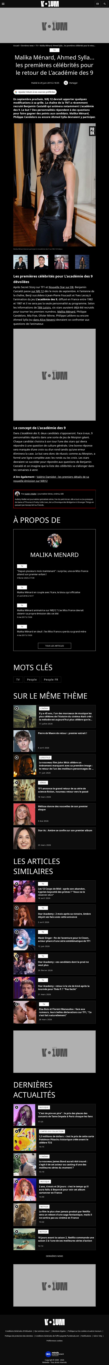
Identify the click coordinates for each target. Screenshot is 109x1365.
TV (37, 45)
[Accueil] (50, 4)
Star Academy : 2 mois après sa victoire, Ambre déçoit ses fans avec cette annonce (64, 915)
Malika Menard (54, 555)
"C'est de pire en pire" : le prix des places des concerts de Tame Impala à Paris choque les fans (65, 1115)
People (32, 679)
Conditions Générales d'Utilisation (18, 1331)
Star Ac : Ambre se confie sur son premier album (65, 830)
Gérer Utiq (98, 1336)
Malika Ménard (66, 311)
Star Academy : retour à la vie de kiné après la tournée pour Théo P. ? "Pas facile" (64, 987)
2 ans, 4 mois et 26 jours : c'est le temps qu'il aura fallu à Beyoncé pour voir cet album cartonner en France (64, 1189)
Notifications (86, 1336)
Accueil (16, 45)
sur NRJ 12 (37, 291)
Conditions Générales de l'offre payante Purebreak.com (57, 1336)
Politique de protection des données (19, 1336)
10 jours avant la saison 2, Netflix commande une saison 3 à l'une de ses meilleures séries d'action (66, 1239)
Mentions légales (59, 1331)
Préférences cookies (55, 1341)
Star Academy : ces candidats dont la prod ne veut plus (63, 963)
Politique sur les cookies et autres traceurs (84, 1331)
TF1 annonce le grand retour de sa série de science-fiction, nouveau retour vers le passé (63, 790)
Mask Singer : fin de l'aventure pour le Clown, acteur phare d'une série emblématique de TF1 (64, 939)
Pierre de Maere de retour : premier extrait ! (62, 733)
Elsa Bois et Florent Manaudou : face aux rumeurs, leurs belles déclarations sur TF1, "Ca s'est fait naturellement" (65, 1012)
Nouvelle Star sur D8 (61, 287)
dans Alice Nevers (44, 319)
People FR (51, 679)
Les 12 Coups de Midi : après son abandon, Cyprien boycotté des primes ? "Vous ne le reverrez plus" (61, 892)
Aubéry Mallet (30, 494)
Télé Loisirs (44, 307)
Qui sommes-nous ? (42, 1331)
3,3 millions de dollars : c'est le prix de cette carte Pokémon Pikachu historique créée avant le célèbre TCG (66, 1139)
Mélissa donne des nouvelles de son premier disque (63, 808)
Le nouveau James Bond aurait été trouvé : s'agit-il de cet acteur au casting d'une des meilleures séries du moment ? (63, 1164)
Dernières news (27, 45)
